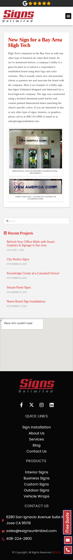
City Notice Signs (18, 259)
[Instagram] (41, 404)
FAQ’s (57, 552)
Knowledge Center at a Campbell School (33, 273)
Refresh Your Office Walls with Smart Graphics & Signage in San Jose (31, 244)
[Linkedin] (51, 404)
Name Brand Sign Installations (26, 301)
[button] (68, 16)
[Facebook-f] (21, 404)
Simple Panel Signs (19, 287)
